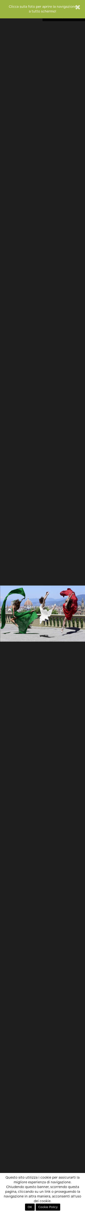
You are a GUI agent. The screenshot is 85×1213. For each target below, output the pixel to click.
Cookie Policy (48, 1207)
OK (30, 1207)
